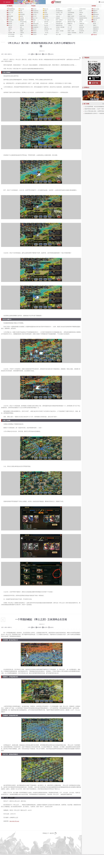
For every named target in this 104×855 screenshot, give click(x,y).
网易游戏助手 (96, 29)
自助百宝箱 (95, 30)
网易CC (94, 25)
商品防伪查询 (96, 27)
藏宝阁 (94, 23)
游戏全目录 (8, 2)
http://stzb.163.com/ (14, 821)
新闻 (6, 54)
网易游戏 (95, 34)
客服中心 (95, 32)
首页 (2, 54)
